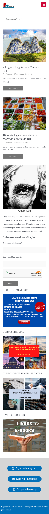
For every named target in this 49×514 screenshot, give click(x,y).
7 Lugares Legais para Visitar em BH (22, 69)
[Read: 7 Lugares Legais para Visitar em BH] (24, 46)
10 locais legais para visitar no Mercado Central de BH (20, 137)
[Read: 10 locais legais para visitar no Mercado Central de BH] (24, 114)
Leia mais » (13, 89)
